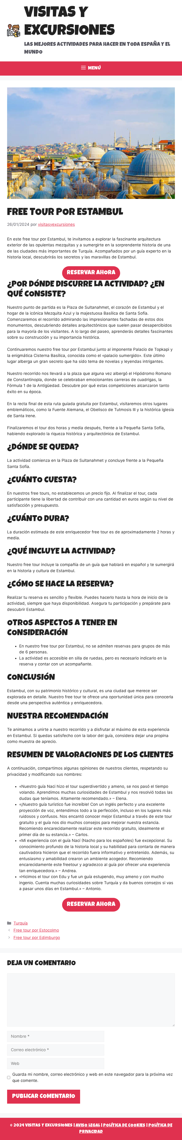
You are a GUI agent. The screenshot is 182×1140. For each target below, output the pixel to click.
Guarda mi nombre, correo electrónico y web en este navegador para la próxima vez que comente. (92, 1077)
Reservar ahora (91, 273)
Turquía (21, 923)
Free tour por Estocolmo (36, 930)
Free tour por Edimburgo (37, 937)
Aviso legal (88, 1125)
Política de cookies (124, 1125)
